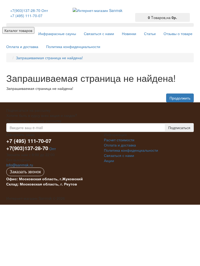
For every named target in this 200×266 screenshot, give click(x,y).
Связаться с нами (119, 155)
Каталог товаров (18, 30)
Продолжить (180, 98)
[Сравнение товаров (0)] (138, 11)
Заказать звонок (25, 172)
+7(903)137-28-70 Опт (29, 10)
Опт (31, 148)
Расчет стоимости (119, 139)
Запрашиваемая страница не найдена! (49, 57)
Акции (109, 160)
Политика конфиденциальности (131, 150)
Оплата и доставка (120, 145)
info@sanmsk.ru (19, 165)
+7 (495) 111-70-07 (26, 15)
